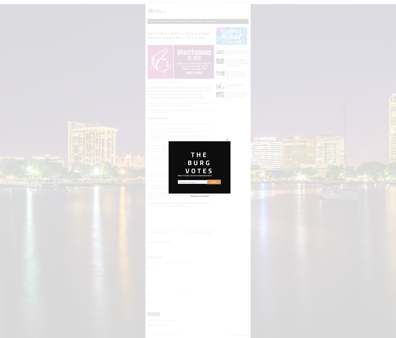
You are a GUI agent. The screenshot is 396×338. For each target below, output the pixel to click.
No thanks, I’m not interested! (199, 196)
